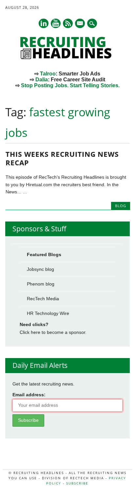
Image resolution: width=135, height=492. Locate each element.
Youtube (56, 23)
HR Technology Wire (48, 313)
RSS (68, 23)
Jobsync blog (40, 269)
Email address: (29, 394)
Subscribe (77, 483)
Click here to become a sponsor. (53, 332)
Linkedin (43, 23)
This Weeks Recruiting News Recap (62, 158)
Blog (120, 205)
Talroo (48, 73)
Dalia (41, 79)
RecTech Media (43, 298)
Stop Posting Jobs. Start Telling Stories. (70, 85)
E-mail (80, 24)
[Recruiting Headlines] (67, 57)
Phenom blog (40, 284)
